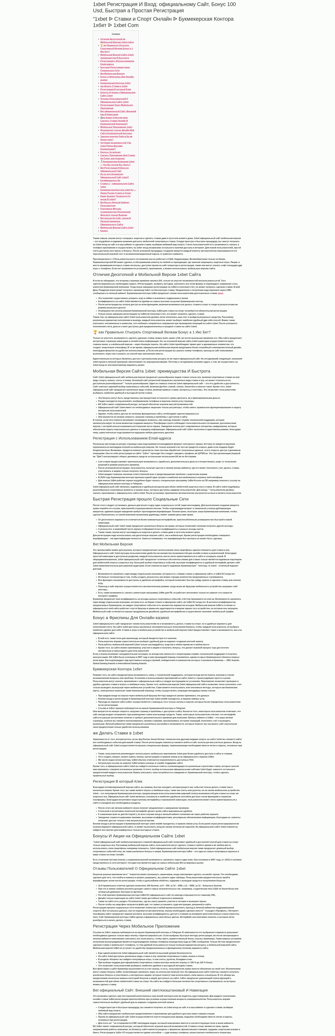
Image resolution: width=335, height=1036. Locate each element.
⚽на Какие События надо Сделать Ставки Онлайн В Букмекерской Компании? (114, 121)
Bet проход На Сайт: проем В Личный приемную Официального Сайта (115, 221)
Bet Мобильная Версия (112, 74)
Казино (104, 231)
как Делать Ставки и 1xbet (113, 86)
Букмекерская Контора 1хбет (115, 83)
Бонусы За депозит (110, 152)
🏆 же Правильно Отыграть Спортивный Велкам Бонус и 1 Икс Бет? (116, 48)
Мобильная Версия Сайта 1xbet (116, 228)
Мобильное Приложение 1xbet (116, 127)
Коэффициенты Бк (110, 180)
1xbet (220, 293)
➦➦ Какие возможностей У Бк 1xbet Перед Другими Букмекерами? (115, 146)
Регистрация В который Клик (115, 89)
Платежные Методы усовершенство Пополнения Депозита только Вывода (115, 212)
